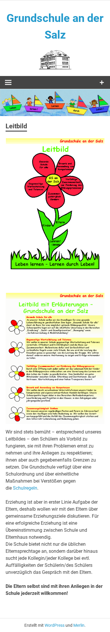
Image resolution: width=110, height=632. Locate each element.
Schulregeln (25, 488)
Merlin (78, 625)
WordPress (55, 625)
